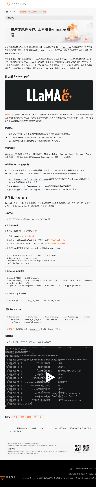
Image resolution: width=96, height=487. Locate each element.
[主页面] (7, 12)
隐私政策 (92, 474)
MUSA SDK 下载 (58, 240)
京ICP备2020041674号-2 (87, 478)
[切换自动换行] (86, 278)
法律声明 (84, 474)
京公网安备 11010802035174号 (65, 478)
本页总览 (10, 17)
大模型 (22, 417)
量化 (41, 417)
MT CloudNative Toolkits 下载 (58, 243)
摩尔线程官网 (73, 474)
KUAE (14, 417)
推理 (35, 417)
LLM (29, 417)
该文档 (11, 329)
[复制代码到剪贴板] (90, 255)
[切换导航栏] (3, 4)
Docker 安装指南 (27, 236)
